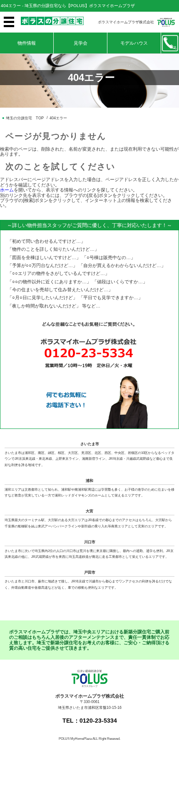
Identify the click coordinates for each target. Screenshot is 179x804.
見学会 (80, 42)
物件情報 (26, 42)
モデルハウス (134, 42)
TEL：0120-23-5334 (89, 721)
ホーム (7, 189)
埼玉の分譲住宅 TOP (25, 118)
